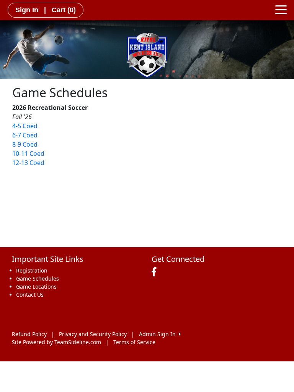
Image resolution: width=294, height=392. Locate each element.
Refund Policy (29, 334)
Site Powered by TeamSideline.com (56, 342)
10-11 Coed (28, 153)
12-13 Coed (28, 162)
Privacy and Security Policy (93, 334)
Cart (64, 10)
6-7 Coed (25, 135)
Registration (31, 270)
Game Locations (36, 286)
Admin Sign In (159, 334)
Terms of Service (134, 342)
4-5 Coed (25, 126)
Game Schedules (37, 278)
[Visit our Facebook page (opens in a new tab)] (156, 272)
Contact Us (30, 294)
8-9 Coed (25, 144)
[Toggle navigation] (281, 9)
